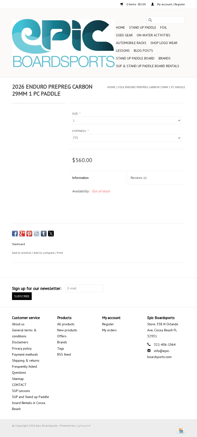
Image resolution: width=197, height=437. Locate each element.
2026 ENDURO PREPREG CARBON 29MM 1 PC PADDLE (151, 87)
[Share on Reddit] (36, 233)
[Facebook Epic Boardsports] (129, 288)
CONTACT (19, 385)
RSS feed (64, 354)
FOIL (163, 27)
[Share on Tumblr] (44, 233)
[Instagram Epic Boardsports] (181, 288)
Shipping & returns (25, 360)
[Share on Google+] (22, 233)
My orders (109, 330)
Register (108, 324)
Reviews (139, 178)
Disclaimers (20, 342)
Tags (60, 348)
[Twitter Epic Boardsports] (138, 288)
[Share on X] (51, 233)
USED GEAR (124, 35)
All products (65, 324)
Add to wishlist (22, 252)
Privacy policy (22, 348)
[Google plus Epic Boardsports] (146, 288)
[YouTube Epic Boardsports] (164, 288)
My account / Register (170, 4)
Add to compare (44, 252)
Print (60, 252)
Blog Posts (143, 50)
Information (80, 178)
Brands (165, 58)
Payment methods (25, 354)
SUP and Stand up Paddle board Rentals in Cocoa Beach (30, 403)
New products (67, 330)
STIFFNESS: (80, 131)
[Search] (150, 20)
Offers (62, 336)
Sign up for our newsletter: (36, 288)
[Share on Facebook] (15, 233)
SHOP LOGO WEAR (163, 43)
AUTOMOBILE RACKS (131, 43)
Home (120, 27)
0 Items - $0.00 (136, 4)
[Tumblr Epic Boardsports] (172, 288)
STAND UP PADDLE (142, 27)
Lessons (123, 50)
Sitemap (18, 379)
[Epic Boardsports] (63, 43)
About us (18, 324)
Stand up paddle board (135, 58)
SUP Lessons (21, 391)
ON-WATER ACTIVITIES (153, 35)
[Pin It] (29, 233)
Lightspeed (83, 425)
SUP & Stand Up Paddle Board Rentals (147, 66)
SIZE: (76, 113)
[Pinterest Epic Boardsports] (155, 288)
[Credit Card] (180, 430)
